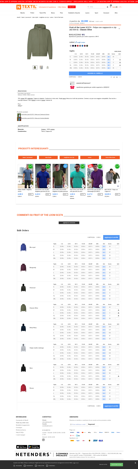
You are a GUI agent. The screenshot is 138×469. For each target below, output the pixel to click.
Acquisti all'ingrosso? (83, 83)
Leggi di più (76, 462)
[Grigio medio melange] (71, 46)
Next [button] (43, 43)
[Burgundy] (85, 46)
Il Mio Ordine (62, 7)
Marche (22, 13)
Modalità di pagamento (23, 425)
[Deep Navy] (73, 46)
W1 (83, 35)
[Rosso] (78, 46)
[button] (108, 7)
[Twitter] (114, 77)
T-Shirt (32, 13)
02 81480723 (46, 430)
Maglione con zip (69, 157)
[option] (42, 41)
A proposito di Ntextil (22, 420)
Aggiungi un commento (69, 222)
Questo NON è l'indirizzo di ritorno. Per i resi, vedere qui (82, 457)
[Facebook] (111, 77)
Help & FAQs (20, 432)
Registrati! (91, 424)
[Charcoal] (80, 46)
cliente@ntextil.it (47, 422)
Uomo (89, 157)
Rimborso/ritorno (21, 430)
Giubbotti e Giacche (74, 13)
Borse (53, 13)
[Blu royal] (82, 46)
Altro (116, 13)
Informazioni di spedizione (47, 7)
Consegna (19, 427)
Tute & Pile (43, 13)
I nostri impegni (20, 435)
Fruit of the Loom (77, 27)
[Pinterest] (117, 77)
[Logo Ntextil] (26, 7)
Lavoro (87, 13)
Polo (61, 13)
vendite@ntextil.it (47, 426)
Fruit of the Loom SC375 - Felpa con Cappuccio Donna (35, 114)
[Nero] (75, 46)
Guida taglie (117, 51)
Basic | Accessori (27, 157)
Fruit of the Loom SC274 (24, 93)
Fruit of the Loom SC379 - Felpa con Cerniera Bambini (35, 118)
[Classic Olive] (87, 46)
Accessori (106, 13)
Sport (96, 13)
